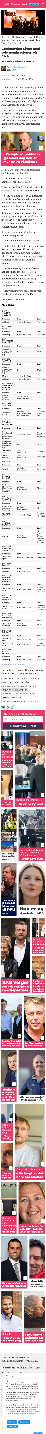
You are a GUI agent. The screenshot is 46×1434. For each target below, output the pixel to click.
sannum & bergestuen (14, 701)
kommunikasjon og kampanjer (18, 694)
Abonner (34, 4)
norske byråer (21, 682)
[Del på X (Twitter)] (8, 707)
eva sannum (9, 679)
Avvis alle (12, 1422)
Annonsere (15, 4)
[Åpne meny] (43, 4)
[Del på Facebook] (3, 707)
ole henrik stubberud (28, 679)
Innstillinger (38, 1432)
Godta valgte (24, 1422)
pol (37, 701)
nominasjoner (10, 686)
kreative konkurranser (15, 690)
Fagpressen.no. (31, 1413)
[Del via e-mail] (12, 707)
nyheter (7, 682)
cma (30, 701)
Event (24, 4)
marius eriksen (28, 686)
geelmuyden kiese (12, 698)
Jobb (7, 4)
